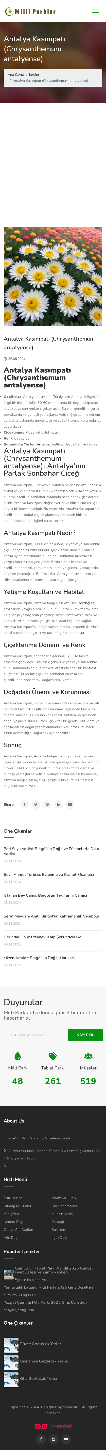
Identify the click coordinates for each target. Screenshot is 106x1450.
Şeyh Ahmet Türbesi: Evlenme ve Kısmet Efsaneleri (50, 874)
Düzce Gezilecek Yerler (40, 1344)
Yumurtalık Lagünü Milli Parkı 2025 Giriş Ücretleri (48, 1287)
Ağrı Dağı (11, 1237)
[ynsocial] (53, 1427)
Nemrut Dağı (13, 1221)
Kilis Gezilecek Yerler (39, 1378)
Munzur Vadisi (62, 1214)
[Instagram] (53, 1439)
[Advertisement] (53, 159)
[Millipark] (31, 11)
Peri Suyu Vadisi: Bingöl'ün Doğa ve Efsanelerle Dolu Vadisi (51, 851)
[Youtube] (66, 1439)
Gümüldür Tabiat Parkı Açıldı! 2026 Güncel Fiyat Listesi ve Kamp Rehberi (54, 1270)
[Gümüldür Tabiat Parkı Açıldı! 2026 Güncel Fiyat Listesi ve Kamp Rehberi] (9, 1275)
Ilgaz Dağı (59, 1237)
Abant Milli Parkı (64, 1198)
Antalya (43, 444)
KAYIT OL (86, 1035)
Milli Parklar (13, 1198)
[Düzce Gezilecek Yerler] (11, 1345)
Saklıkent (59, 1229)
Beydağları (86, 603)
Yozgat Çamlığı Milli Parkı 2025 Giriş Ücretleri (45, 1302)
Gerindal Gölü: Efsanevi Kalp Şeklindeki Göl (43, 937)
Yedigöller (11, 1214)
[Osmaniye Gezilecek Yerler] (11, 1362)
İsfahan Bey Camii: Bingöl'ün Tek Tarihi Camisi (45, 895)
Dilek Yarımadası (65, 1206)
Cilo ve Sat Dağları (18, 1229)
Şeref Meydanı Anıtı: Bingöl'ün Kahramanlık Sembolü (51, 916)
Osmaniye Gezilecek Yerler (44, 1361)
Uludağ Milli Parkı (17, 1206)
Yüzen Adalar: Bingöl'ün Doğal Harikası (39, 958)
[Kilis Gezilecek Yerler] (11, 1379)
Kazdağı (58, 1221)
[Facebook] (41, 1439)
